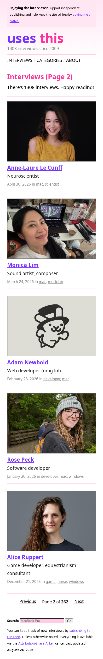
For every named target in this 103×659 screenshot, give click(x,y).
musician (55, 281)
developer (51, 378)
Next (79, 601)
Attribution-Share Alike (35, 643)
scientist (52, 184)
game (51, 581)
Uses (35, 38)
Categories (49, 60)
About (73, 60)
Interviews (19, 60)
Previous (27, 601)
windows (76, 476)
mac (39, 184)
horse (62, 581)
